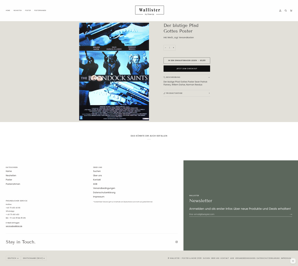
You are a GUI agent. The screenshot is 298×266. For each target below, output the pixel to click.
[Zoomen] (83, 116)
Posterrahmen (13, 184)
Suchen (97, 171)
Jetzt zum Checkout (186, 68)
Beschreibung (173, 77)
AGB (95, 184)
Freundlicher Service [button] (16, 201)
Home (9, 171)
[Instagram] (177, 242)
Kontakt (97, 179)
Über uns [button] (97, 167)
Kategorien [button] (12, 167)
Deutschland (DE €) (33, 258)
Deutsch (12, 258)
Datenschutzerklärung (104, 192)
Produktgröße (174, 93)
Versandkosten (186, 37)
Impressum (98, 196)
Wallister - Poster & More (183, 258)
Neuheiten (11, 175)
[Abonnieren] (289, 214)
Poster (9, 179)
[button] (27, 10)
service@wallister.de (14, 226)
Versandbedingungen (104, 188)
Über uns (97, 175)
